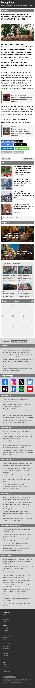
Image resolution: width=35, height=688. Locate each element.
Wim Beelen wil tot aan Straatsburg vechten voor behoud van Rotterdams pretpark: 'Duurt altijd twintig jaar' (17, 470)
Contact (5, 667)
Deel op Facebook (8, 141)
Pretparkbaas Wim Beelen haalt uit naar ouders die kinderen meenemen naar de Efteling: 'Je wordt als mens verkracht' (18, 411)
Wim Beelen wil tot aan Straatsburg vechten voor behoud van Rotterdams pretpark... (9, 294)
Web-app (5, 632)
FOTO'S (8, 187)
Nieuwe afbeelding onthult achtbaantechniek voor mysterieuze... (24, 278)
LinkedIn (5, 658)
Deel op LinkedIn (7, 148)
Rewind (5, 639)
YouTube (5, 637)
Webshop (17, 5)
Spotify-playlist (7, 635)
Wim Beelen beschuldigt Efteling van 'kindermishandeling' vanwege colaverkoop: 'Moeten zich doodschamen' (16, 486)
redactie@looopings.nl (19, 218)
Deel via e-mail (6, 152)
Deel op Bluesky (7, 144)
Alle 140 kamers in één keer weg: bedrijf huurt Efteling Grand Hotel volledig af (17, 254)
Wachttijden (9, 5)
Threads (5, 655)
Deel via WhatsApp (22, 148)
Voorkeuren (24, 5)
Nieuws (3, 5)
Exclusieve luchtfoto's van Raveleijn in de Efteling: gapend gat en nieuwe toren (23, 181)
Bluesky (5, 653)
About (30, 5)
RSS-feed (5, 630)
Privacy (5, 621)
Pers (4, 669)
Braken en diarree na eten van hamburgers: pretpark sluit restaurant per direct (15, 236)
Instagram (6, 648)
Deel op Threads (20, 144)
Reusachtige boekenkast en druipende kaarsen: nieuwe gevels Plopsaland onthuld (25, 294)
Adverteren (6, 671)
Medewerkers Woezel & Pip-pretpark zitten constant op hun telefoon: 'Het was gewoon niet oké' (17, 513)
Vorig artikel (6, 158)
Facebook (6, 646)
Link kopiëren (18, 152)
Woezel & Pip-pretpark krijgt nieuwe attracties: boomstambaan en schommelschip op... (9, 278)
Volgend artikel (28, 158)
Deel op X (19, 141)
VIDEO (9, 175)
